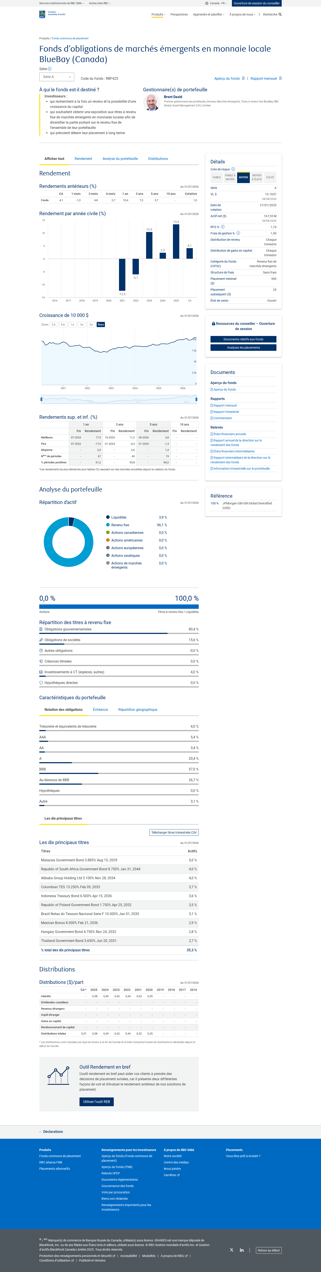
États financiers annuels (229, 434)
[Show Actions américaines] (139, 540)
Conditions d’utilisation (54, 1260)
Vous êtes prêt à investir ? (243, 1156)
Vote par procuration (116, 1192)
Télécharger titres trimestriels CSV (174, 832)
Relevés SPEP (111, 1173)
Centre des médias (176, 1162)
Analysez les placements (243, 347)
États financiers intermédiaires (234, 451)
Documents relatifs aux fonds (243, 339)
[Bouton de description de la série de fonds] (49, 69)
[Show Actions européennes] (139, 548)
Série (43, 69)
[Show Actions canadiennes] (139, 533)
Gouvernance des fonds (118, 1186)
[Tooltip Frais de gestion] (238, 233)
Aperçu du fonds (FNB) (117, 1167)
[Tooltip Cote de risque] (233, 169)
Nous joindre (172, 1168)
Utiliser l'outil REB (96, 1102)
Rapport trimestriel (226, 412)
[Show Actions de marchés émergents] (139, 565)
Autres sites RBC (98, 3)
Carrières (170, 1175)
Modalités (148, 1256)
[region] (119, 261)
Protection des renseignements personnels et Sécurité (75, 1256)
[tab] (54, 158)
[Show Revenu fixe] (139, 525)
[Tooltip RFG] (222, 227)
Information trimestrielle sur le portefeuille (241, 468)
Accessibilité (128, 1256)
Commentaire (222, 418)
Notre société (173, 1156)
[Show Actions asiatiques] (139, 556)
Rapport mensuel (264, 78)
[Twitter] (231, 1250)
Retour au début (269, 1250)
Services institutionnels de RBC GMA (60, 3)
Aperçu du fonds (227, 78)
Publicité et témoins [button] (92, 1260)
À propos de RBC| (172, 1256)
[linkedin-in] (241, 1250)
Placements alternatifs (54, 1168)
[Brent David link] (153, 102)
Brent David (173, 97)
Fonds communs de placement (70, 38)
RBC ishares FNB (50, 1162)
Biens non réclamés (115, 1198)
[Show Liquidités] (139, 517)
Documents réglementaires (120, 1179)
